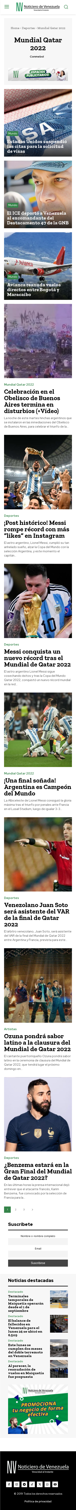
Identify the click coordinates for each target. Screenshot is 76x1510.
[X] (40, 1484)
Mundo (12, 133)
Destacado (15, 1291)
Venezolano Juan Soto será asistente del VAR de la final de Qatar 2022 (37, 914)
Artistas (10, 1029)
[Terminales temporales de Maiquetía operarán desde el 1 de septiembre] (59, 1299)
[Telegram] (24, 1484)
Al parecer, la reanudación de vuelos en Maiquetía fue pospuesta (26, 1371)
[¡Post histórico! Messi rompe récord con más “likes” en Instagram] (38, 472)
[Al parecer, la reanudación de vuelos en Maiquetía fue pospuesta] (59, 1369)
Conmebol (37, 56)
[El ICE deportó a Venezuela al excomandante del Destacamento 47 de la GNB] (38, 194)
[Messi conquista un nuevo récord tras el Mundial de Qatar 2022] (38, 601)
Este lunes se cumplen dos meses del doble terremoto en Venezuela (25, 1350)
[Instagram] (16, 1484)
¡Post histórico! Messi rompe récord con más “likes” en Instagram (36, 529)
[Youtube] (55, 1484)
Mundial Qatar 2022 (19, 384)
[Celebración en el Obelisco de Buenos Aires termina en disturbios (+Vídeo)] (38, 341)
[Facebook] (9, 1484)
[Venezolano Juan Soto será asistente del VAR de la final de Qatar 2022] (38, 854)
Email (38, 1248)
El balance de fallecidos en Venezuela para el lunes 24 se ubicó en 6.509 (25, 1327)
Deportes (28, 28)
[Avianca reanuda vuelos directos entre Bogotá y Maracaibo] (38, 266)
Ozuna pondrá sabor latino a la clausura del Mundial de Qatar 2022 (37, 1042)
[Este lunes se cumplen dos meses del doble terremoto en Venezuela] (59, 1348)
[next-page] (32, 1210)
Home (15, 28)
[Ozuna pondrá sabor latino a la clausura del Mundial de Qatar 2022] (38, 985)
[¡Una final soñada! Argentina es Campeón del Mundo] (38, 730)
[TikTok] (32, 1484)
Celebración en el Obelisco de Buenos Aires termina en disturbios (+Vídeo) (32, 401)
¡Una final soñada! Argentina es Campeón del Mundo (37, 786)
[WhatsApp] (47, 1484)
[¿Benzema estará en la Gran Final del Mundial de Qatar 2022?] (38, 1114)
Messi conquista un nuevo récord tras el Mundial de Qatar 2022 (37, 658)
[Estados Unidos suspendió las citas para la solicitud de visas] (38, 123)
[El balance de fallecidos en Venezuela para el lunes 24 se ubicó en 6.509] (59, 1324)
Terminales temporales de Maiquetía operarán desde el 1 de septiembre (26, 1303)
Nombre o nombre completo (38, 1236)
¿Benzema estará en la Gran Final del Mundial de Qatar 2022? (38, 1171)
